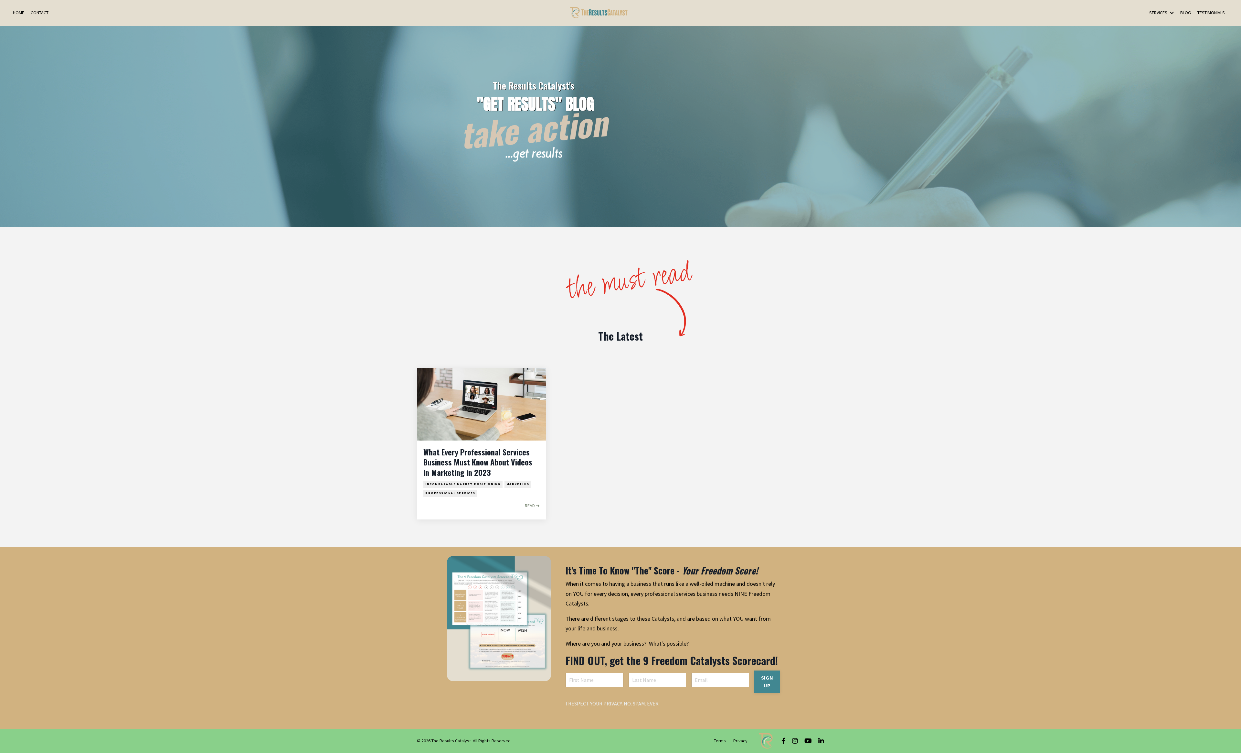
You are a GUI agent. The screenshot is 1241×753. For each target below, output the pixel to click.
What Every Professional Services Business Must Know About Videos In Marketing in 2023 (477, 462)
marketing (517, 484)
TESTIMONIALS (1211, 13)
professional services (450, 493)
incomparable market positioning (463, 484)
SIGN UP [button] (767, 681)
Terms (720, 741)
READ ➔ (532, 505)
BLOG (1185, 13)
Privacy (740, 741)
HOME (18, 13)
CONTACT (39, 13)
